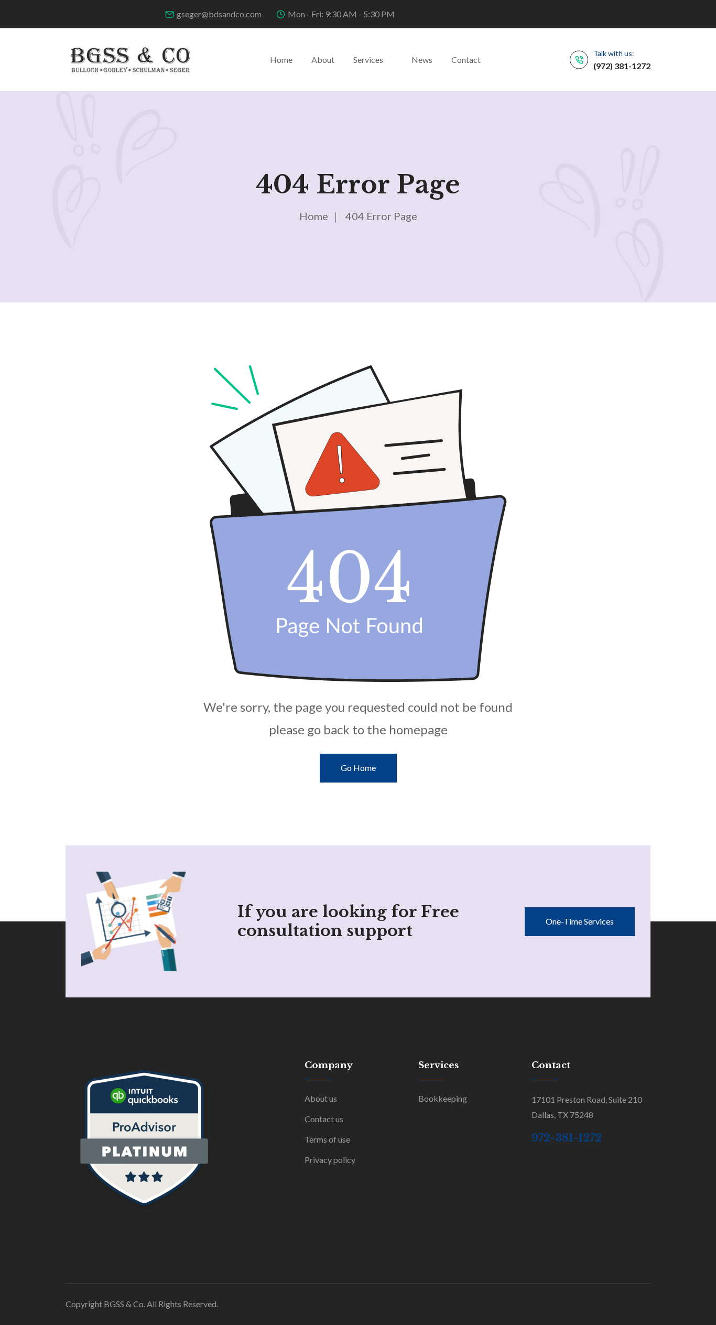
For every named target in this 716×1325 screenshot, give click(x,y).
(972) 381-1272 (621, 66)
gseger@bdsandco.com (219, 14)
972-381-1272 (566, 1138)
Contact (466, 59)
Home (281, 59)
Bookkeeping (442, 1098)
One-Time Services (580, 921)
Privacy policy (330, 1160)
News (421, 59)
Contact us (324, 1119)
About (322, 59)
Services (368, 59)
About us (321, 1098)
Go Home (358, 768)
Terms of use (327, 1139)
